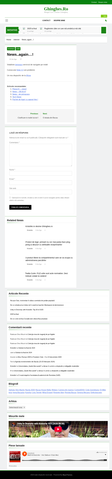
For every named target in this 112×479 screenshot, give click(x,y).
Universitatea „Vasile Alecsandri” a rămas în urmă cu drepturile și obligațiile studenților (48, 366)
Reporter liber (58, 392)
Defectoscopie (96, 392)
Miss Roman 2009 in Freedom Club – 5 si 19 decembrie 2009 (39, 357)
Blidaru (54, 390)
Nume (12, 170)
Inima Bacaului (18, 392)
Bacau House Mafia (43, 390)
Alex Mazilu (19, 390)
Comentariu (14, 142)
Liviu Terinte (36, 392)
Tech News (16, 97)
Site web (12, 188)
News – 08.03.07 (19, 92)
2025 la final (32, 28)
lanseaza (18, 65)
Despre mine (102, 2)
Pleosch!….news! (19, 89)
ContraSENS (79, 390)
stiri (18, 49)
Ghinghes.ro (56, 8)
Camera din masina (66, 390)
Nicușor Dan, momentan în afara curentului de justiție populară (32, 300)
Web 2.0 (20, 70)
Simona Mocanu (83, 392)
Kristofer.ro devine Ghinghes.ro (39, 226)
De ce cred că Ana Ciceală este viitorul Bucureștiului (28, 319)
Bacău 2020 (30, 390)
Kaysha (28, 392)
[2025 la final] (24, 28)
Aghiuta (12, 390)
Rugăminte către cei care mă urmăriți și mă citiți (62, 28)
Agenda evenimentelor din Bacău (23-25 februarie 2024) (35, 362)
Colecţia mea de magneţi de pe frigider (41, 334)
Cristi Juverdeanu (92, 390)
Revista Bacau (70, 392)
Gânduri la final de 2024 (26, 348)
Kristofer (30, 230)
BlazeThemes (67, 475)
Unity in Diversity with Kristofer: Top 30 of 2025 (26, 310)
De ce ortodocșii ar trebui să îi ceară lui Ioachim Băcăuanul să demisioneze (37, 305)
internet (11, 49)
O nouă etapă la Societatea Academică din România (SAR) (39, 375)
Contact (94, 2)
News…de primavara (21, 94)
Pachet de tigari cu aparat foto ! (25, 99)
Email (12, 179)
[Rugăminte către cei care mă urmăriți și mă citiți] (41, 28)
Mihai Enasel (47, 392)
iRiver (28, 75)
